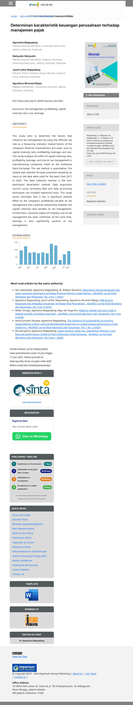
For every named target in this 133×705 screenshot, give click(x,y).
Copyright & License (23, 542)
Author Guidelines (22, 560)
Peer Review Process (23, 528)
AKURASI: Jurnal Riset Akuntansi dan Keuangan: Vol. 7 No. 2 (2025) (64, 327)
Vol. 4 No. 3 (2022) (43, 16)
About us (77, 673)
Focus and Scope (21, 515)
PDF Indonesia (96, 95)
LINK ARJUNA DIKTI (31, 402)
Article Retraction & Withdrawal (29, 551)
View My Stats (19, 656)
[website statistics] (17, 653)
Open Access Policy (22, 533)
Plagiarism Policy (21, 546)
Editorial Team (20, 519)
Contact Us (18, 574)
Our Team (90, 673)
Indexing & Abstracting (25, 565)
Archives (25, 16)
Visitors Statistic (21, 569)
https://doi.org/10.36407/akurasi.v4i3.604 (40, 100)
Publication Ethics (22, 537)
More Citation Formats (100, 161)
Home (14, 16)
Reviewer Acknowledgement (27, 524)
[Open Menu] (10, 3)
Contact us (20, 677)
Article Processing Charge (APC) (29, 556)
